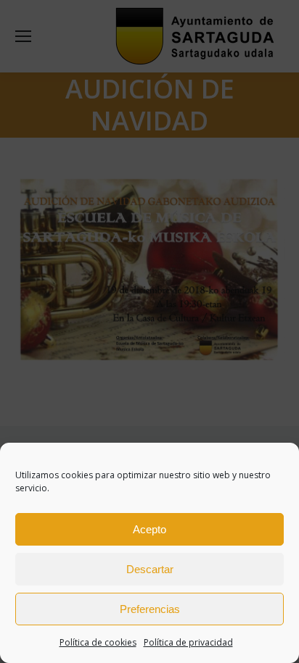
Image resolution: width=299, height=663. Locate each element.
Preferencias (150, 609)
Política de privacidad (188, 642)
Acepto (149, 529)
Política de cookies (98, 642)
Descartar (149, 569)
